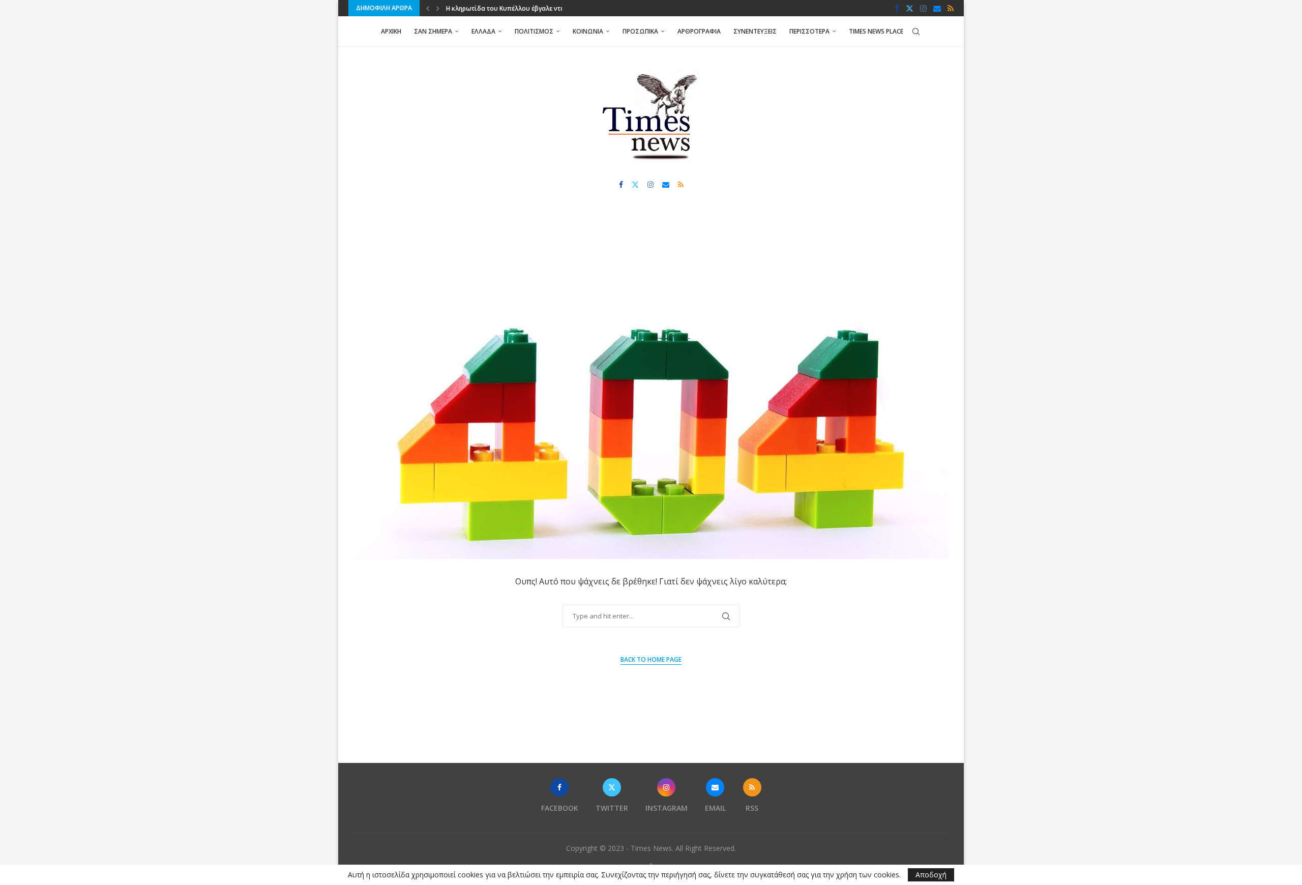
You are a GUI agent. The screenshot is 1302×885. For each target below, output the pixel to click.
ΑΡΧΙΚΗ (391, 31)
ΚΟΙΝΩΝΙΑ (588, 31)
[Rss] (951, 8)
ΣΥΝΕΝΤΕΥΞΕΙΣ (755, 31)
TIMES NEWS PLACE (876, 31)
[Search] (916, 31)
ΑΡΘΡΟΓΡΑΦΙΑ (699, 31)
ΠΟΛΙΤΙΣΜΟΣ (534, 31)
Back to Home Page (651, 659)
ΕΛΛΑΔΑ (483, 31)
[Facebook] (897, 8)
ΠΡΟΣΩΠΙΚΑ (640, 31)
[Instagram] (923, 8)
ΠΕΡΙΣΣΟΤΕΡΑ (809, 31)
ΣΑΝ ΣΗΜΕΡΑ (433, 31)
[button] (428, 8)
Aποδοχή (930, 874)
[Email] (937, 8)
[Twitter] (909, 8)
